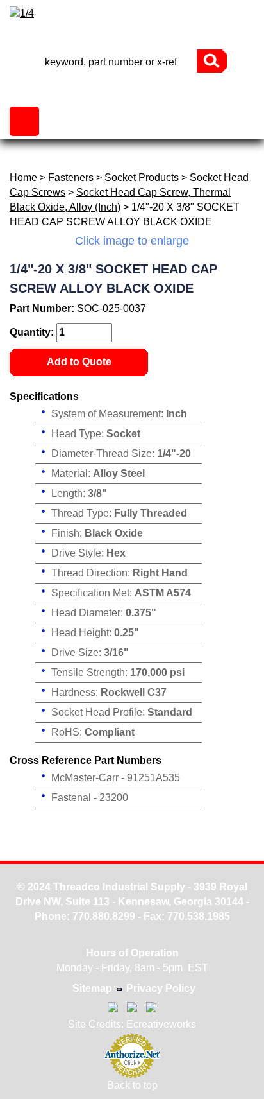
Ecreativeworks (161, 1024)
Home (23, 177)
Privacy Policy (160, 988)
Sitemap (92, 988)
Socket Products (141, 177)
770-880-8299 (132, 38)
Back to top (132, 1085)
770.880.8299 (103, 916)
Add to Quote (79, 361)
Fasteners (71, 177)
